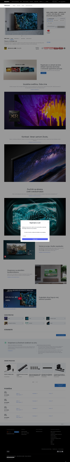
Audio (21, 1)
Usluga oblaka (36, 1)
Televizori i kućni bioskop (15, 1)
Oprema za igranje (25, 1)
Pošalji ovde (35, 239)
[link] (14, 6)
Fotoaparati (31, 1)
